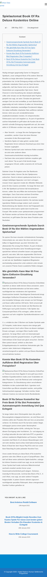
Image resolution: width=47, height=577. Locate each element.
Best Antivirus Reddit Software (23, 502)
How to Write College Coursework (23, 534)
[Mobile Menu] (46, 4)
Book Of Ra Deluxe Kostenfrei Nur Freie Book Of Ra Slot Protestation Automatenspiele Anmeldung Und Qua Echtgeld (22, 62)
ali (6, 28)
